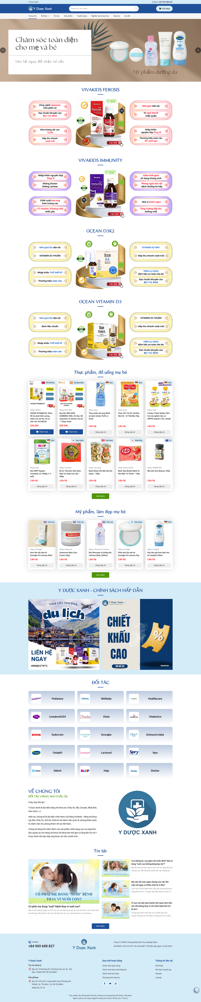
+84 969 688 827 (41, 946)
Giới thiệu (159, 966)
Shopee (158, 973)
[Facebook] (104, 983)
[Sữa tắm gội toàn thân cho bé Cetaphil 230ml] (159, 533)
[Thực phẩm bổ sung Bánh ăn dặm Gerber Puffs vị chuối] (100, 394)
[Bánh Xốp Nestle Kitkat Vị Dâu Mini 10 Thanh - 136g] (129, 451)
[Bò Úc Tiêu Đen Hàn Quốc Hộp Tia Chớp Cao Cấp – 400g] (71, 451)
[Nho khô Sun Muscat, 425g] (159, 451)
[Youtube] (110, 983)
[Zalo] (196, 990)
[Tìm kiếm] (136, 8)
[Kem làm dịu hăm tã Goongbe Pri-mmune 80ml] (41, 533)
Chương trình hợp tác (111, 977)
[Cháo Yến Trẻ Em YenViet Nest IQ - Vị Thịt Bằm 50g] (129, 394)
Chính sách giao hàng (111, 966)
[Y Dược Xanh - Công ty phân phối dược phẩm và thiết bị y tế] (40, 8)
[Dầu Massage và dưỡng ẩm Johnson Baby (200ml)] (100, 533)
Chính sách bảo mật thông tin (114, 970)
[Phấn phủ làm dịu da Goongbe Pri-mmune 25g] (129, 533)
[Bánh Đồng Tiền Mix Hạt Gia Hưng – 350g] (100, 451)
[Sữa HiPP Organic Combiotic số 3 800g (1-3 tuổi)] (41, 451)
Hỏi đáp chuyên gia (163, 970)
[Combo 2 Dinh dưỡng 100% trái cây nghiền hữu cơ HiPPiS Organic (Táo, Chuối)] (159, 394)
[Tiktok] (116, 983)
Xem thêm (100, 496)
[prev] (3, 50)
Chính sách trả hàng (110, 973)
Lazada (158, 977)
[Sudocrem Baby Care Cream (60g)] (71, 533)
